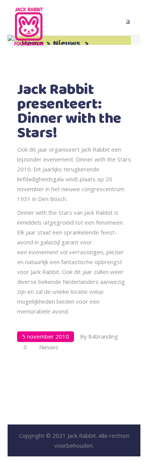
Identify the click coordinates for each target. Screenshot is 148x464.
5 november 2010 (45, 336)
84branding (103, 336)
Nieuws (66, 44)
